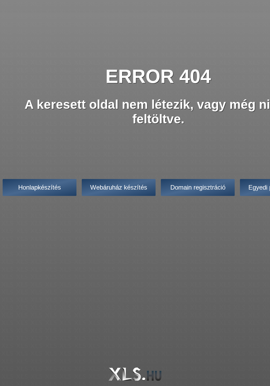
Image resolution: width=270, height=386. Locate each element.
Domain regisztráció (197, 187)
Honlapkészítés (39, 187)
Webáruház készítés (118, 187)
